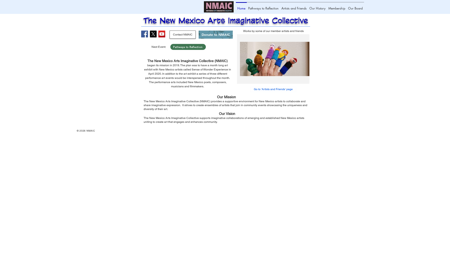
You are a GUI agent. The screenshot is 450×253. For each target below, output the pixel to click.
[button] (273, 59)
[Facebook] (144, 34)
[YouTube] (161, 34)
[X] (153, 34)
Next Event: (159, 46)
